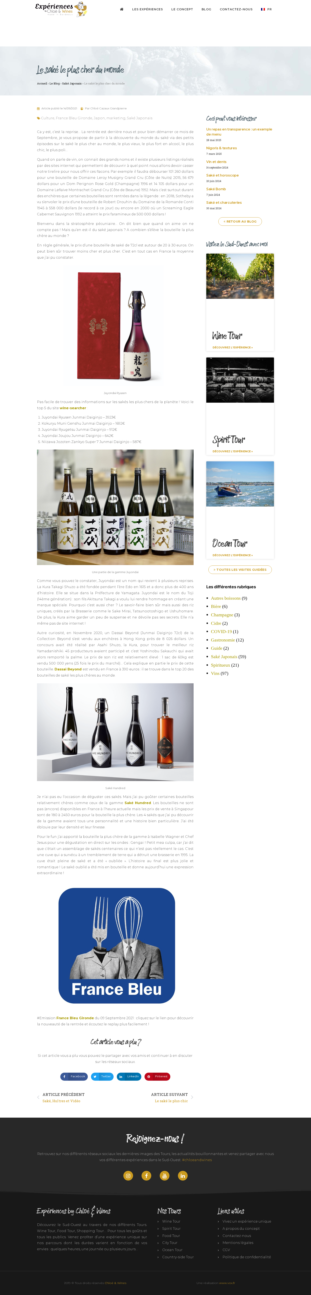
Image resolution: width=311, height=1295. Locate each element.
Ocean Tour (230, 544)
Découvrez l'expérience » (233, 347)
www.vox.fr (227, 1283)
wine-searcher (73, 408)
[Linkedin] (183, 1176)
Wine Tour (227, 336)
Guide (216, 648)
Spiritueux (220, 665)
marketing (115, 118)
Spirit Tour (229, 440)
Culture (47, 118)
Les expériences (147, 9)
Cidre (216, 623)
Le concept (182, 9)
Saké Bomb (216, 189)
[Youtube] (164, 1176)
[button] (74, 1077)
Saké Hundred (138, 803)
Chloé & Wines (115, 1283)
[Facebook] (146, 1176)
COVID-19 (221, 632)
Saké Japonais (72, 83)
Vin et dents (216, 162)
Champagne (222, 615)
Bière (216, 606)
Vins (215, 673)
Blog (206, 9)
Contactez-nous (236, 9)
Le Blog (55, 83)
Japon (99, 118)
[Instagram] (128, 1176)
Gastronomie (223, 640)
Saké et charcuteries (224, 203)
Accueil (42, 83)
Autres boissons (226, 598)
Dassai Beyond (68, 669)
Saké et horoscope (222, 175)
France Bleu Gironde (74, 118)
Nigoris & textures (221, 148)
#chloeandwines (197, 1160)
